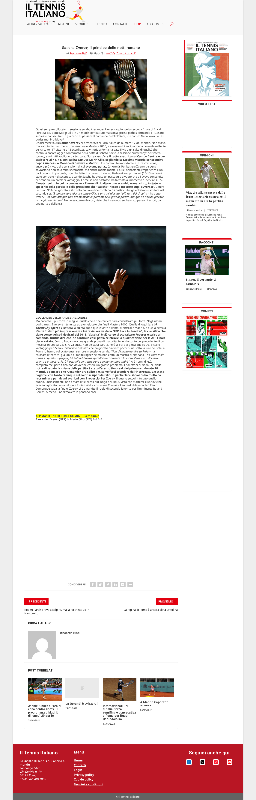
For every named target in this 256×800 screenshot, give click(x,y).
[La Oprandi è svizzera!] (82, 688)
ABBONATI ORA (207, 70)
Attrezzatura (38, 24)
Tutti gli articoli (125, 53)
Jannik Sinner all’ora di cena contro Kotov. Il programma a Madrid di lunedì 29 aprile (44, 711)
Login (78, 770)
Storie (80, 24)
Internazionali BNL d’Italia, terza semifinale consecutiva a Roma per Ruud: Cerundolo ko (119, 712)
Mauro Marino (195, 210)
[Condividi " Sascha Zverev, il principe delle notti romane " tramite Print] (130, 584)
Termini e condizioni (88, 784)
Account (154, 24)
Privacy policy (84, 775)
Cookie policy (83, 779)
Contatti (120, 24)
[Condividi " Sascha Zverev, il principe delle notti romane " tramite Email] (123, 584)
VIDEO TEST (207, 104)
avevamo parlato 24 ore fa (103, 166)
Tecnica (101, 24)
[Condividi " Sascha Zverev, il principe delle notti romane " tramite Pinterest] (108, 584)
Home (78, 760)
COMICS (207, 311)
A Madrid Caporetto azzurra (154, 703)
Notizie (64, 24)
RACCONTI (207, 242)
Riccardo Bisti (78, 53)
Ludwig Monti (195, 288)
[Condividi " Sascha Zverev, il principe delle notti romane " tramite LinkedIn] (115, 584)
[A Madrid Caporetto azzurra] (157, 687)
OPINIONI (207, 155)
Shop (137, 24)
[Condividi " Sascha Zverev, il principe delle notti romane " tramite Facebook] (93, 584)
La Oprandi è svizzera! (81, 703)
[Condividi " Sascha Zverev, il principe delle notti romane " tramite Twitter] (100, 584)
